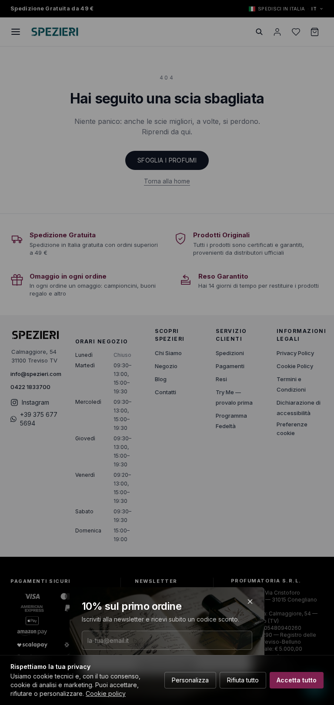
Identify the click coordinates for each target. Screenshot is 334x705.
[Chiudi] (250, 601)
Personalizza (190, 680)
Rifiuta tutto (243, 680)
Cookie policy (106, 693)
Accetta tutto (297, 680)
